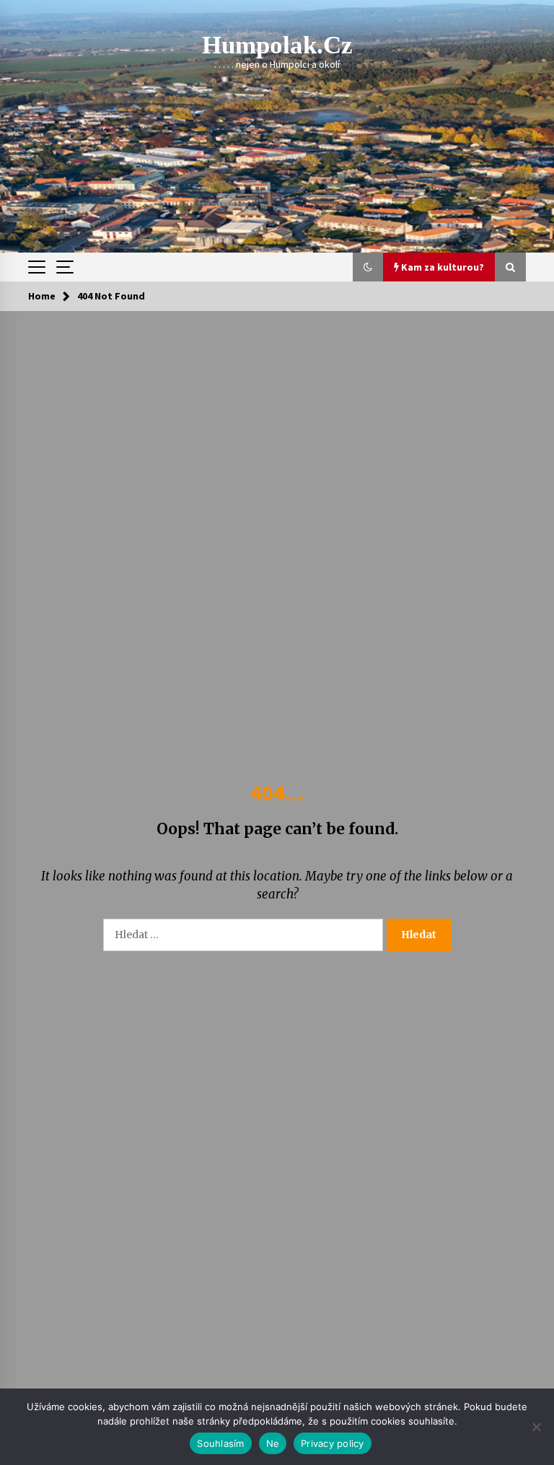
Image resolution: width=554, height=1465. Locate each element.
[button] (368, 267)
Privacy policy (332, 1443)
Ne (273, 1443)
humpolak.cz (277, 45)
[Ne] (536, 1427)
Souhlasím (220, 1443)
